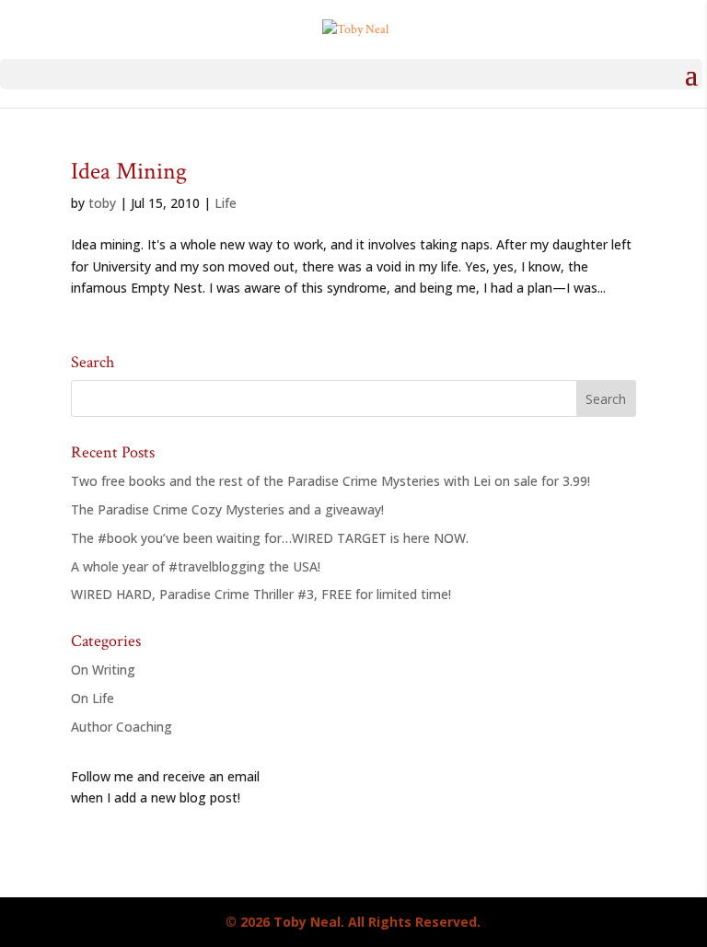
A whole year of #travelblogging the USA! (195, 566)
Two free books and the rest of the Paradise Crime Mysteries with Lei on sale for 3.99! (330, 481)
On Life (92, 698)
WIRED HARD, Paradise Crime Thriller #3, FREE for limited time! (261, 594)
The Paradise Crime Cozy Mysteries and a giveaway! (227, 509)
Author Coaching (121, 726)
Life (225, 203)
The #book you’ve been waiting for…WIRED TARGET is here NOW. (270, 538)
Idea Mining (129, 171)
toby (102, 203)
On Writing (103, 669)
